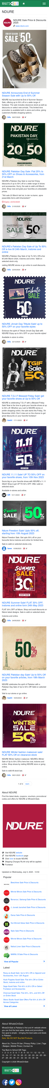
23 (33, 1055)
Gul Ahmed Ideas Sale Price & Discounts (27, 923)
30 (14, 1057)
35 (33, 1057)
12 (35, 1052)
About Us (6, 1043)
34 (29, 1057)
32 (22, 1057)
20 (22, 1055)
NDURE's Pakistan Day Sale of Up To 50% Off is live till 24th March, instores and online (24, 249)
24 (37, 1055)
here (11, 858)
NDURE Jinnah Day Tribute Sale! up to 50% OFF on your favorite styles (22, 325)
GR (8, 494)
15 (3, 1055)
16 (7, 1055)
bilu (9, 117)
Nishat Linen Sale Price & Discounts (25, 946)
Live (39, 1043)
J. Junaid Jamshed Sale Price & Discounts (28, 907)
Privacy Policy (30, 1043)
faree (9, 548)
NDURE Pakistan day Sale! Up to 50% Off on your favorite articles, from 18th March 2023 (24, 677)
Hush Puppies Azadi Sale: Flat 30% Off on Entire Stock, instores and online (23, 980)
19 (18, 1055)
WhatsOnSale (22, 1061)
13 (39, 1052)
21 (26, 1055)
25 (41, 1055)
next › (27, 783)
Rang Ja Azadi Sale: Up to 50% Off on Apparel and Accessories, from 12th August (24, 974)
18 (14, 1055)
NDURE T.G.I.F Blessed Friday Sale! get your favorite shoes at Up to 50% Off (23, 397)
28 (7, 1057)
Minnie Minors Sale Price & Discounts (26, 891)
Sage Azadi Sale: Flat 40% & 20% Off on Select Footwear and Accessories (22, 987)
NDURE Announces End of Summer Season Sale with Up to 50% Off (21, 94)
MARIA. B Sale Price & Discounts (24, 954)
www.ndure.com (22, 26)
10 (28, 1052)
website (19, 852)
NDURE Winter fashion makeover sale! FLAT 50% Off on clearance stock (22, 753)
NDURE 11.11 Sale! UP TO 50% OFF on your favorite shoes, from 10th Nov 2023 (23, 476)
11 (31, 1052)
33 (26, 1057)
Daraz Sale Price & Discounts (23, 915)
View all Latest (10, 1006)
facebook (20, 855)
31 (18, 1057)
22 (29, 1055)
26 (45, 1055)
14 (43, 1052)
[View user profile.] (4, 117)
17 (11, 1055)
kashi (9, 420)
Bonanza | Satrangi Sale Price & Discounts (28, 899)
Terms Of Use (17, 1043)
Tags (44, 1043)
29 (11, 1057)
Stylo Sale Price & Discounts (22, 930)
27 (3, 1057)
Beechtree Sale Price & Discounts (24, 882)
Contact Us (28, 1046)
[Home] (14, 3)
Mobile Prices (16, 1046)
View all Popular (11, 961)
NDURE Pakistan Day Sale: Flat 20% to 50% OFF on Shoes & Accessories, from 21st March (23, 174)
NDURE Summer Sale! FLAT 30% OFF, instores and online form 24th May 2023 (22, 604)
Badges (6, 1046)
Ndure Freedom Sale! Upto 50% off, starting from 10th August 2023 (20, 532)
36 (37, 1057)
